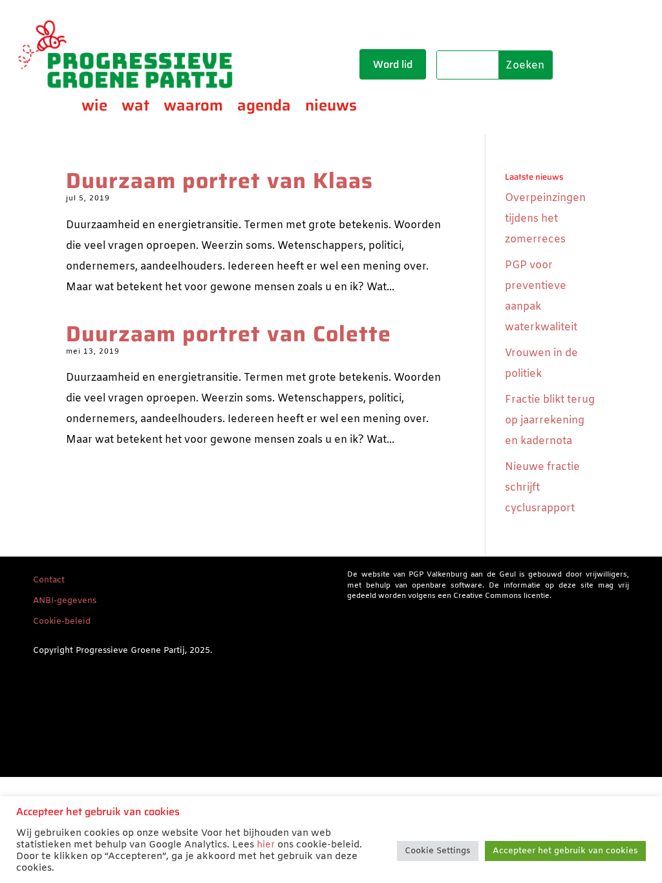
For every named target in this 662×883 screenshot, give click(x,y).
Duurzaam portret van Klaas (219, 181)
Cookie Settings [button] (438, 851)
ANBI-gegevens (64, 600)
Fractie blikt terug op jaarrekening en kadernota (550, 420)
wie (94, 108)
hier (266, 844)
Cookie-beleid (62, 621)
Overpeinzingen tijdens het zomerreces (545, 218)
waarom (193, 108)
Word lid (392, 64)
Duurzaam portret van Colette (228, 334)
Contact (49, 580)
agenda (264, 108)
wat (135, 108)
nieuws (331, 108)
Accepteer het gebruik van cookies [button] (565, 851)
